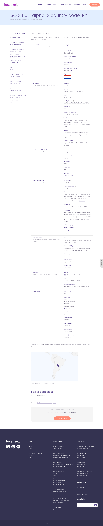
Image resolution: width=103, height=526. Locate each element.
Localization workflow (17, 42)
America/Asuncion (69, 175)
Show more (82, 201)
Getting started (51, 5)
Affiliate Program (15, 100)
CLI (10, 88)
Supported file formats (16, 93)
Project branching (15, 51)
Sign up (94, 4)
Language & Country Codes (18, 95)
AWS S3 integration (15, 79)
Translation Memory (16, 65)
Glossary (12, 67)
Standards (38, 33)
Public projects (14, 54)
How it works (66, 5)
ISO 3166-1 (46, 33)
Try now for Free (62, 418)
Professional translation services (17, 57)
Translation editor (15, 44)
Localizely (56, 523)
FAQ (84, 5)
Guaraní (71, 227)
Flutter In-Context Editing (17, 49)
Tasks (11, 69)
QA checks (13, 72)
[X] (8, 446)
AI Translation (14, 62)
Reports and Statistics (16, 74)
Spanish (71, 59)
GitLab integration (15, 83)
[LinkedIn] (13, 446)
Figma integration (15, 76)
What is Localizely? (15, 37)
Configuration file (15, 90)
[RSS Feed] (18, 446)
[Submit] (95, 505)
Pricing (77, 5)
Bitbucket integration (16, 86)
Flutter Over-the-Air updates (18, 47)
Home (40, 5)
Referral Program (15, 97)
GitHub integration (15, 81)
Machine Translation (16, 60)
